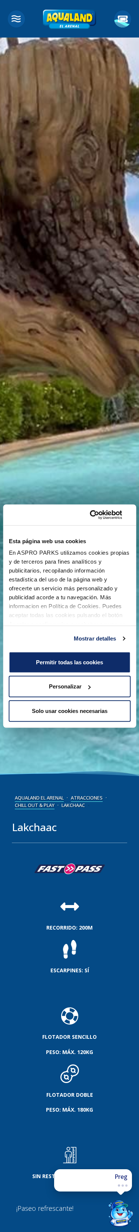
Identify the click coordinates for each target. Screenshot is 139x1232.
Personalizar (65, 686)
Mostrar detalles (95, 638)
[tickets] (122, 19)
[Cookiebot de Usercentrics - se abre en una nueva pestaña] (98, 515)
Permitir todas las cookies (69, 662)
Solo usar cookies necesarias (69, 710)
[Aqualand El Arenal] (69, 21)
